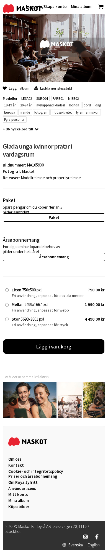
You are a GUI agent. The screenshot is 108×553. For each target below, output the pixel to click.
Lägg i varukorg (53, 346)
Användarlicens (22, 488)
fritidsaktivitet (62, 112)
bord (87, 105)
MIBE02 (73, 98)
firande (25, 112)
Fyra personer (14, 119)
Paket (54, 217)
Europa (9, 112)
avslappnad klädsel (50, 105)
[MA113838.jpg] (70, 416)
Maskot (28, 171)
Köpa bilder (18, 506)
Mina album (18, 500)
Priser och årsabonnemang (32, 476)
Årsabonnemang (54, 256)
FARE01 (58, 98)
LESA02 (26, 98)
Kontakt (16, 465)
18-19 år (10, 105)
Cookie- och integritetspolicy (35, 471)
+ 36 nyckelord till (18, 129)
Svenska (75, 545)
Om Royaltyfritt (23, 482)
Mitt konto (18, 494)
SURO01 (42, 98)
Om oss (15, 459)
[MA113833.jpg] (29, 416)
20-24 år (26, 105)
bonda (74, 105)
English (94, 545)
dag (98, 105)
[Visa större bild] (54, 80)
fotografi (40, 112)
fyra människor (87, 112)
